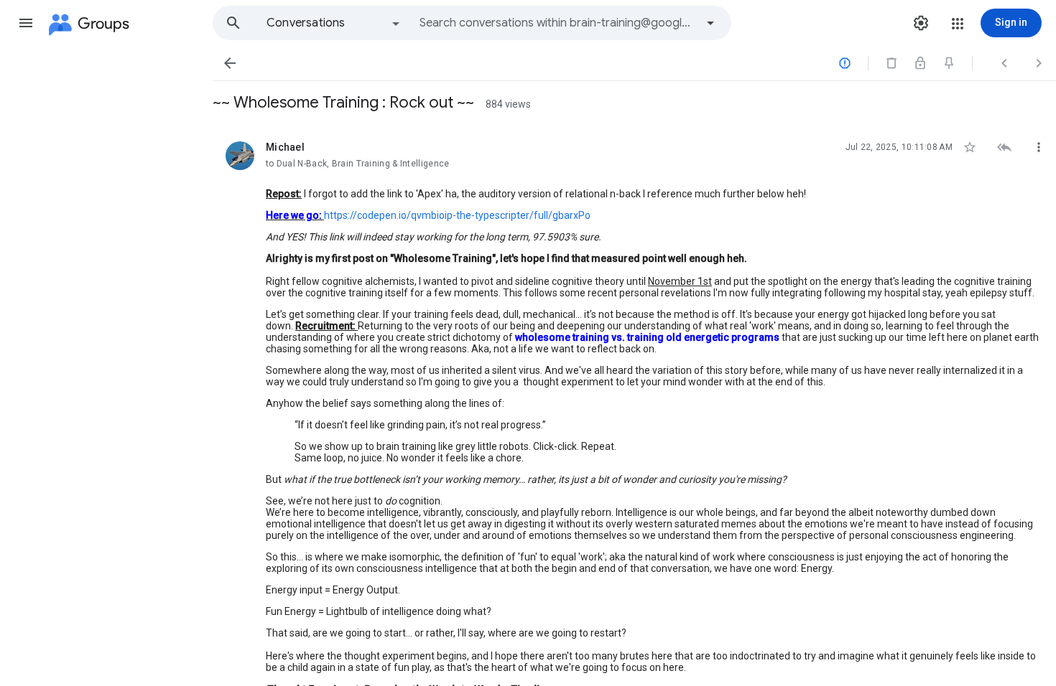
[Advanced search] (710, 22)
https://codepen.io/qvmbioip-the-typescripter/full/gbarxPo (457, 215)
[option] (334, 22)
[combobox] (557, 22)
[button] (26, 23)
